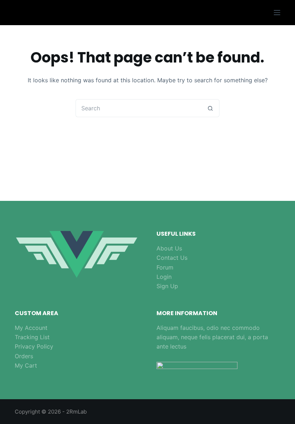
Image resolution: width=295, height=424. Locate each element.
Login (164, 276)
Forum (164, 267)
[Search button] (210, 108)
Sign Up (167, 286)
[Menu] (277, 12)
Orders (24, 356)
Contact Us (171, 257)
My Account (31, 327)
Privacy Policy (34, 346)
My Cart (26, 365)
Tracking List (32, 337)
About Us (169, 248)
